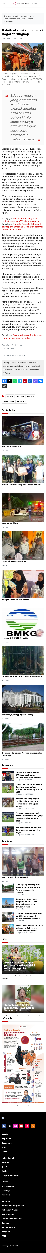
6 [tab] (25, 1015)
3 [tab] (23, 975)
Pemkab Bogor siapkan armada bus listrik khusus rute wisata (23, 445)
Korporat (6, 1232)
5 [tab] (30, 975)
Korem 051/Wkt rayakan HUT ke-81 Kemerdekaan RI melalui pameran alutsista (29, 916)
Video (5, 978)
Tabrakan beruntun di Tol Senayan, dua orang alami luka (21, 521)
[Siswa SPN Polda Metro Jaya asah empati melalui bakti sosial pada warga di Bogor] (23, 469)
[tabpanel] (23, 959)
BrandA (5, 1223)
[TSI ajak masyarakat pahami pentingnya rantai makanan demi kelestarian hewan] (23, 660)
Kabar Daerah (8, 1158)
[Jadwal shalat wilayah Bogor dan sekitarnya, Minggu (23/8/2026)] (23, 699)
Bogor (10, 396)
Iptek (4, 1167)
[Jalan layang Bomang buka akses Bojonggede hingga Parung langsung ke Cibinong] (23, 737)
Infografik (7, 1018)
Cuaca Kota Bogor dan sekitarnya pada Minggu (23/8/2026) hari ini (21, 636)
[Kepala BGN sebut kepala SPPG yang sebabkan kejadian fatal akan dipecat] (8, 776)
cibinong (21, 402)
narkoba (20, 396)
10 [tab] (39, 1015)
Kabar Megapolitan (23, 16)
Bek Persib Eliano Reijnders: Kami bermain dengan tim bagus (29, 830)
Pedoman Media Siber (12, 1218)
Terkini (5, 1134)
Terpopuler (8, 765)
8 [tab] (32, 1015)
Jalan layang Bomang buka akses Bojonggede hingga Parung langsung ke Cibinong (22, 753)
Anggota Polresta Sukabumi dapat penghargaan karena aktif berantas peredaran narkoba (22, 227)
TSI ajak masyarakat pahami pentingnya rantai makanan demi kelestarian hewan (22, 675)
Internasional (8, 1186)
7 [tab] (28, 1015)
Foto (4, 939)
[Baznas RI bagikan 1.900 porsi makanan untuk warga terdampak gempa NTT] (8, 929)
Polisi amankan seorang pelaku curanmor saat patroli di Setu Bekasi (22, 875)
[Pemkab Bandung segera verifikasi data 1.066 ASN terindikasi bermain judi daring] (8, 802)
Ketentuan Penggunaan (13, 1205)
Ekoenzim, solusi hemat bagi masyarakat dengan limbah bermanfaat (22, 598)
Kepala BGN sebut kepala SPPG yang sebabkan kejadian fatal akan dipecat (28, 775)
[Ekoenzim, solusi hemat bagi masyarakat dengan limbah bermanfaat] (23, 584)
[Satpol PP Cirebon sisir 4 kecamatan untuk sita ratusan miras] (23, 545)
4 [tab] (27, 975)
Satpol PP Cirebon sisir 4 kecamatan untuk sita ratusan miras (20, 559)
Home (9, 16)
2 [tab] (19, 975)
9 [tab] (36, 1015)
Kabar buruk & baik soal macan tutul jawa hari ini (19, 1006)
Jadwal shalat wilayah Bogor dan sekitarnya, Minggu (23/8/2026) (18, 713)
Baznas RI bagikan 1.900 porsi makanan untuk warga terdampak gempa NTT (29, 928)
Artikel (5, 1171)
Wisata (5, 1182)
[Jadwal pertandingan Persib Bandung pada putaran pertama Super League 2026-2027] (8, 788)
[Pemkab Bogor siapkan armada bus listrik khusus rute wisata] (23, 430)
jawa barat (8, 402)
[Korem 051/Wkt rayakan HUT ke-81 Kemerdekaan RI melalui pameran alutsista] (8, 917)
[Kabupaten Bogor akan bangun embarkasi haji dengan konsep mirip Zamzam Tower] (8, 903)
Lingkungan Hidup (10, 1175)
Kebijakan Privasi (10, 1210)
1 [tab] (15, 975)
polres (30, 396)
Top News (7, 841)
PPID (4, 1236)
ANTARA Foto (8, 1227)
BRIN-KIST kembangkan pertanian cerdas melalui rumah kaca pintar (19, 965)
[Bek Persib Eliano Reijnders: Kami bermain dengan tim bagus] (8, 831)
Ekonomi (6, 1162)
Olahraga (6, 1190)
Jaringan (6, 1201)
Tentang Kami (8, 1214)
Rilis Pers (6, 1195)
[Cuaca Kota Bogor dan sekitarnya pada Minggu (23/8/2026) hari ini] (23, 622)
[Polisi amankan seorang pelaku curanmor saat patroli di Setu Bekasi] (23, 861)
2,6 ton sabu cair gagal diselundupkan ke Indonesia (21, 1096)
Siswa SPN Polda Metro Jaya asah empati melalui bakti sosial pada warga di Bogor (22, 483)
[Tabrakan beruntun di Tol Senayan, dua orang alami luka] (23, 507)
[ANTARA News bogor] (25, 3)
